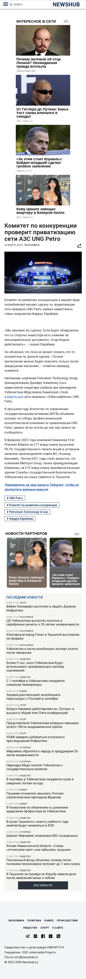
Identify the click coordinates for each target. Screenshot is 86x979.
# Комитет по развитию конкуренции (32, 505)
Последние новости (24, 597)
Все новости (43, 885)
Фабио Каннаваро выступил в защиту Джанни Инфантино (41, 608)
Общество (25, 659)
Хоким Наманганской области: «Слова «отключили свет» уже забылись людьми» (38, 848)
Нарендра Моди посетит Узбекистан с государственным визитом (34, 767)
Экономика (26, 617)
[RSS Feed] (58, 936)
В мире (23, 691)
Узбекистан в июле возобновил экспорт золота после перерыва (42, 651)
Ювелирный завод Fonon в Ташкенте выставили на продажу (42, 636)
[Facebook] (43, 936)
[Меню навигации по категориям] (5, 4)
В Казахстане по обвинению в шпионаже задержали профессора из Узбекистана (37, 809)
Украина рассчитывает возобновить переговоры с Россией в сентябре (33, 697)
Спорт (23, 603)
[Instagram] (35, 936)
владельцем (13, 397)
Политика (25, 748)
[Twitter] (50, 936)
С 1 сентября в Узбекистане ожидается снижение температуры (35, 683)
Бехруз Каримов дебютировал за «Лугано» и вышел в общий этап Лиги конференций (40, 711)
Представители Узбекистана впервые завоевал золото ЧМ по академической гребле (42, 725)
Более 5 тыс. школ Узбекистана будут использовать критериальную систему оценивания (35, 666)
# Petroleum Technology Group (27, 512)
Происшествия (67, 920)
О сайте (57, 927)
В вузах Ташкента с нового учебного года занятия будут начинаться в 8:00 (37, 823)
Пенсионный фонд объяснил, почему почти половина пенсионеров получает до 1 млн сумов (43, 862)
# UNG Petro (15, 498)
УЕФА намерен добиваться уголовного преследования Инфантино (35, 739)
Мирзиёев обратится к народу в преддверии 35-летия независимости (42, 753)
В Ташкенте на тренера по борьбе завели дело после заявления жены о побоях (41, 876)
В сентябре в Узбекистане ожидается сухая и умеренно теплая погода (40, 781)
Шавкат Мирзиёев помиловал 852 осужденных (42, 836)
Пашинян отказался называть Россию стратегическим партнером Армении (35, 795)
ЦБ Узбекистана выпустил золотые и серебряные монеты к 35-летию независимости (42, 622)
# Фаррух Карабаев (20, 518)
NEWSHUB (66, 4)
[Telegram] (27, 936)
